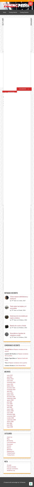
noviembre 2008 (11, 416)
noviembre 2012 (11, 382)
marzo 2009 (10, 409)
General (9, 446)
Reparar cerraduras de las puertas (18, 362)
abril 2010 (9, 391)
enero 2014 (10, 380)
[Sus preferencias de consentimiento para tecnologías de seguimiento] (31, 484)
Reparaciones (10, 451)
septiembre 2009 (11, 398)
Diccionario (10, 444)
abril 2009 (9, 407)
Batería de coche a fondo (18, 325)
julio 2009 (9, 402)
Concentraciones (11, 442)
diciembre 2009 (11, 396)
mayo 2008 (10, 427)
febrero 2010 (10, 395)
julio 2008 (9, 423)
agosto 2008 (10, 421)
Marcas (9, 448)
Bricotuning (10, 440)
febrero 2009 (10, 411)
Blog (8, 439)
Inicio (4, 12)
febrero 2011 (10, 386)
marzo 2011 (10, 384)
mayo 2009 (10, 405)
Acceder (9, 465)
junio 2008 (9, 425)
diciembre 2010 (11, 387)
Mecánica (9, 449)
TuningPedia (8, 349)
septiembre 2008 (11, 420)
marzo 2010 (10, 393)
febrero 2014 (10, 379)
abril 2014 (9, 377)
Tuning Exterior (24, 12)
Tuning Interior (13, 12)
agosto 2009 (10, 400)
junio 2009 (9, 403)
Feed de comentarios (12, 468)
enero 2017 (10, 375)
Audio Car (9, 437)
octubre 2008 (10, 418)
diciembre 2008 (11, 414)
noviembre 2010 (11, 389)
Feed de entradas (11, 467)
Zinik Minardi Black (21, 365)
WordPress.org (11, 470)
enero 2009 (10, 412)
